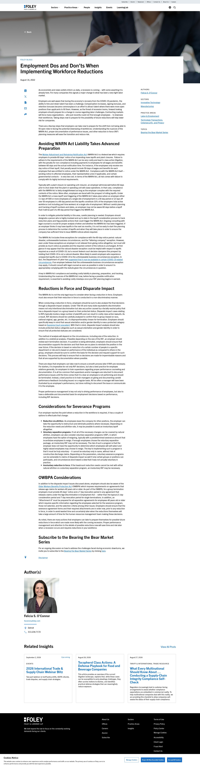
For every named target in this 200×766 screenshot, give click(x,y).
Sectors (54, 7)
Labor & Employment (150, 116)
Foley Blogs (26, 59)
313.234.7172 (34, 631)
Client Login (158, 742)
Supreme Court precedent (58, 325)
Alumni (132, 2)
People (87, 7)
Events (109, 7)
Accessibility (159, 737)
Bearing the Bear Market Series (77, 551)
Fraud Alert (158, 746)
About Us (166, 2)
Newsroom (141, 2)
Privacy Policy (159, 724)
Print (25, 102)
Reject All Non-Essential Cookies (153, 760)
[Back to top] (25, 557)
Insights (98, 7)
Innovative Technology (150, 102)
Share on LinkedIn (25, 90)
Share (25, 114)
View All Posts (168, 646)
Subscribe (125, 2)
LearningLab (122, 7)
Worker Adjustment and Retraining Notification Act (64, 154)
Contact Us (156, 2)
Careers (173, 2)
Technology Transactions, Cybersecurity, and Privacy (152, 121)
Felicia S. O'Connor (149, 92)
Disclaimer (43, 557)
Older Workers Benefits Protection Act (55, 486)
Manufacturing (147, 106)
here (104, 551)
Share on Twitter (25, 96)
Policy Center (159, 728)
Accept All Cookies (174, 760)
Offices (149, 2)
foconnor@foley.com (32, 621)
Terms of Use (159, 719)
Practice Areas (70, 7)
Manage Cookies (131, 760)
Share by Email (25, 108)
